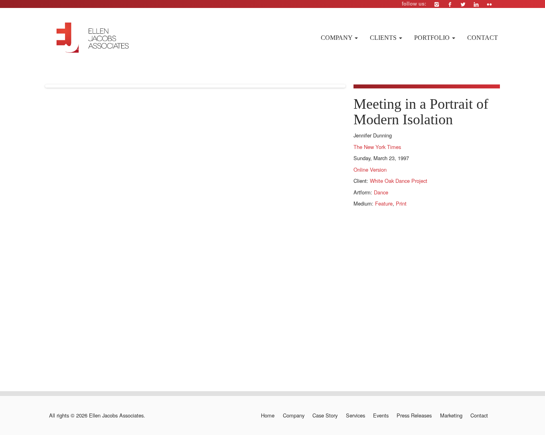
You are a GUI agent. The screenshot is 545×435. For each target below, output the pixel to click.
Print (401, 203)
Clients (384, 37)
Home (267, 415)
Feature (384, 203)
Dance (381, 192)
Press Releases (414, 415)
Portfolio (432, 37)
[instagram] (436, 4)
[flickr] (489, 4)
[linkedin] (476, 4)
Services (355, 415)
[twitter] (463, 4)
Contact (482, 37)
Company (337, 37)
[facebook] (449, 4)
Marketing (451, 415)
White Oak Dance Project (398, 180)
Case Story (325, 415)
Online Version (370, 169)
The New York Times (377, 147)
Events (381, 415)
